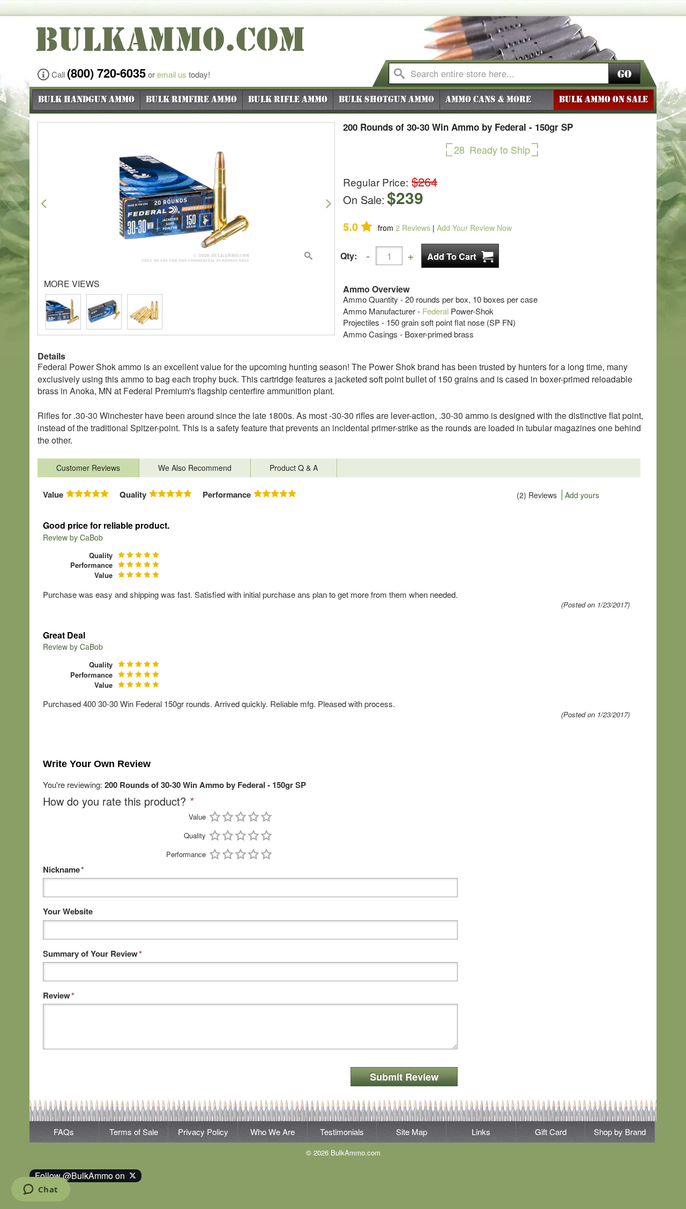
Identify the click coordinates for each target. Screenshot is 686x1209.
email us (172, 74)
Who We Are (272, 1131)
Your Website (68, 911)
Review (56, 995)
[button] (43, 203)
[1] (214, 816)
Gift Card (550, 1131)
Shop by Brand (620, 1131)
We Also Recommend (195, 467)
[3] (240, 816)
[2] (227, 816)
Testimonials (342, 1131)
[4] (253, 816)
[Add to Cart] (460, 256)
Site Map (411, 1131)
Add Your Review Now (474, 227)
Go (624, 74)
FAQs (64, 1131)
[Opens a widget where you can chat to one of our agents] (40, 1190)
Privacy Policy (203, 1131)
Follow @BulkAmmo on (82, 1175)
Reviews (413, 227)
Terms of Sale (133, 1131)
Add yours (582, 495)
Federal (435, 311)
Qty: (348, 256)
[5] (266, 816)
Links (481, 1131)
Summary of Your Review (90, 953)
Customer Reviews (88, 467)
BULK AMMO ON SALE (603, 99)
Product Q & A (294, 467)
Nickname (61, 869)
